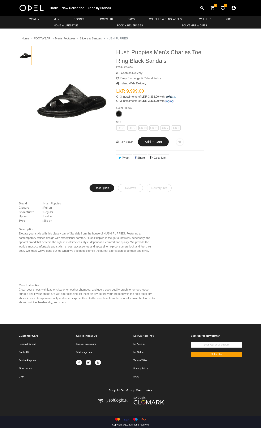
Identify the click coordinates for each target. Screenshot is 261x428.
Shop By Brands (99, 8)
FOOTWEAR (106, 19)
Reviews (130, 187)
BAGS (131, 19)
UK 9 (132, 128)
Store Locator (26, 368)
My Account (139, 344)
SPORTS (79, 19)
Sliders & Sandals (91, 38)
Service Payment (27, 360)
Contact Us (24, 352)
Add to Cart (153, 142)
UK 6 (176, 128)
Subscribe (216, 354)
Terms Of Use (140, 360)
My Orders (138, 352)
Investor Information (86, 344)
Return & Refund (27, 344)
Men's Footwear (65, 38)
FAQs (136, 376)
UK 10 (143, 128)
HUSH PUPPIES (117, 38)
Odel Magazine (84, 352)
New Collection (73, 8)
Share (141, 157)
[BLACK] (119, 113)
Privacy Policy (140, 368)
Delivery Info (159, 187)
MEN (56, 19)
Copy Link (159, 157)
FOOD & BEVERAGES (130, 25)
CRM (21, 376)
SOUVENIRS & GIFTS (194, 25)
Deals (54, 8)
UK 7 (165, 128)
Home (25, 38)
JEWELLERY (203, 19)
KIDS (229, 19)
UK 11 (154, 128)
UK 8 (121, 128)
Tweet (125, 157)
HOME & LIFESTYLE (66, 25)
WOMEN (34, 19)
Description (102, 187)
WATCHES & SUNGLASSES (165, 19)
